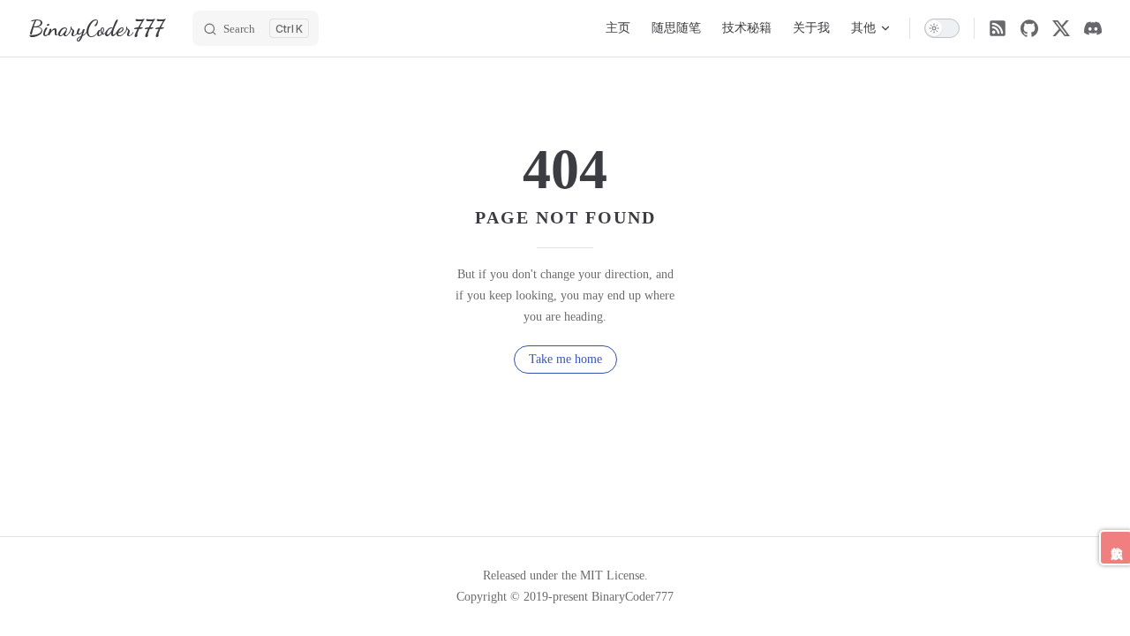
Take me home (565, 359)
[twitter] (1061, 28)
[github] (1029, 28)
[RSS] (997, 28)
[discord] (1093, 28)
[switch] (942, 28)
